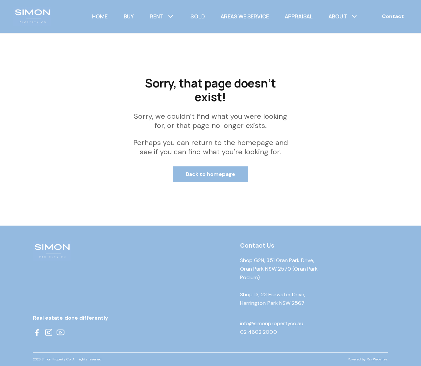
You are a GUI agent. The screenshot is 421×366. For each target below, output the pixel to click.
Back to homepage (210, 174)
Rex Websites (377, 359)
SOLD (197, 16)
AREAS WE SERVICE (245, 16)
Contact (393, 16)
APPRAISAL (299, 16)
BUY (129, 16)
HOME (100, 16)
